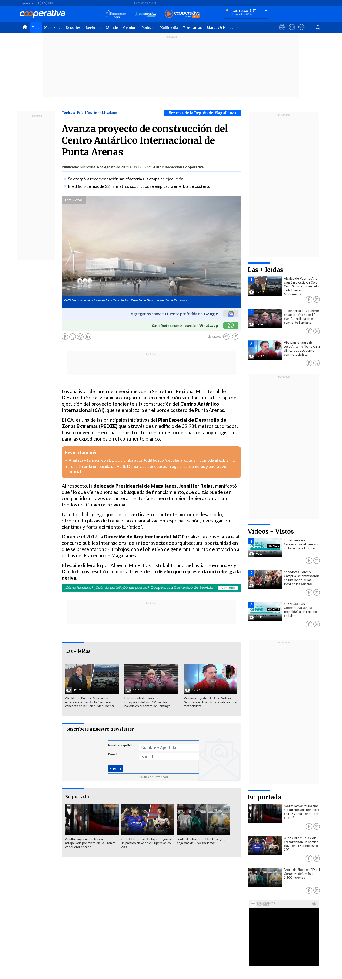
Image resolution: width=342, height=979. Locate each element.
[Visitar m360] (292, 31)
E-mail (112, 754)
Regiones (93, 28)
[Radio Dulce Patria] (116, 14)
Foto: (68, 200)
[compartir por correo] (226, 336)
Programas (192, 28)
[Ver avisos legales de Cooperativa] (282, 31)
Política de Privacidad (153, 777)
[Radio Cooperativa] (182, 14)
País (35, 28)
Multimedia (169, 28)
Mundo (112, 28)
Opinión (129, 28)
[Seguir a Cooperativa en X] (44, 3)
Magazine (52, 28)
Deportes (73, 28)
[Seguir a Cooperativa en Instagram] (50, 3)
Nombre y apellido (121, 745)
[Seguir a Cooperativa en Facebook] (39, 3)
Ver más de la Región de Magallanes (202, 113)
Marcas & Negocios (222, 28)
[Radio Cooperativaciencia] (145, 14)
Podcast (147, 28)
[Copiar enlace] (235, 336)
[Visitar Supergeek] (301, 31)
